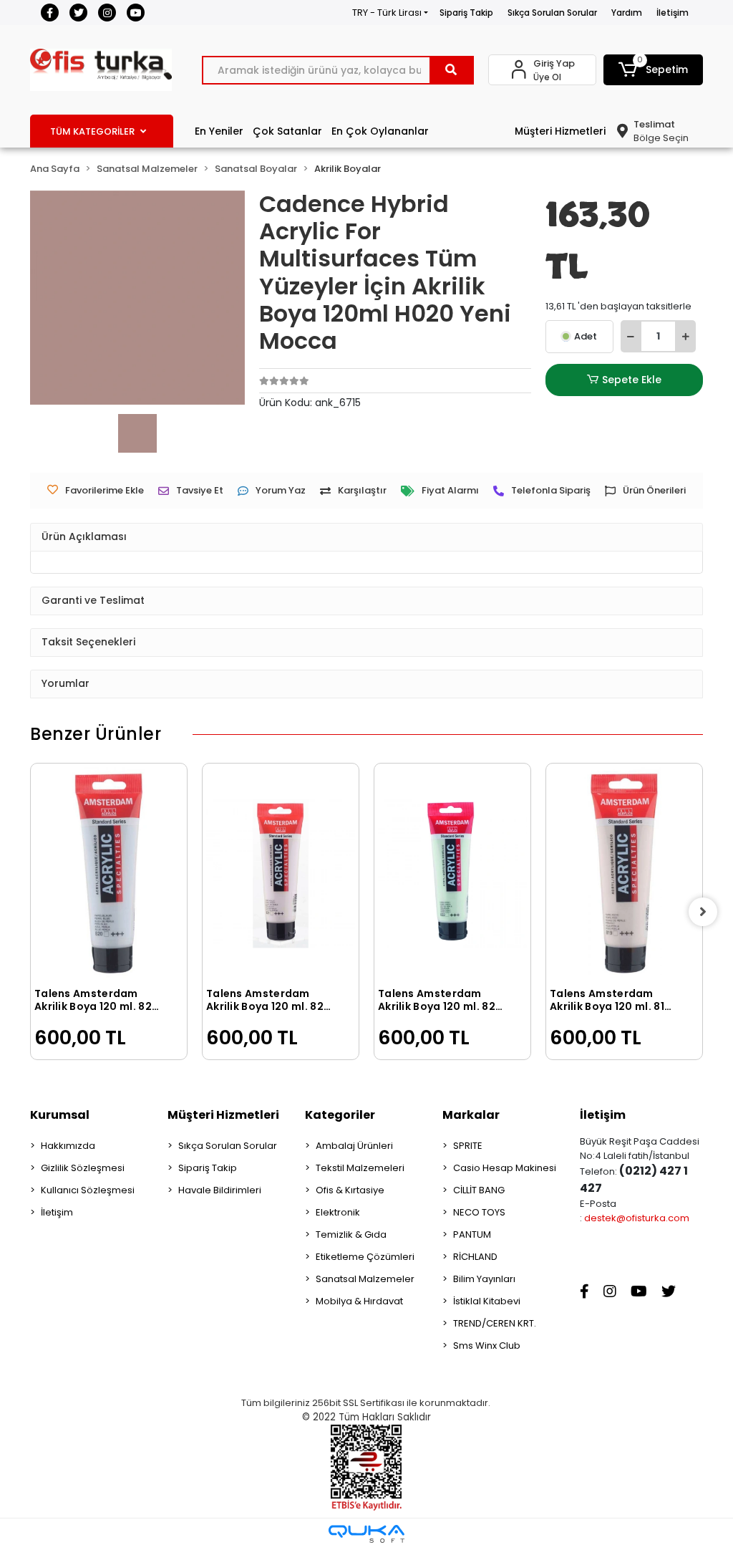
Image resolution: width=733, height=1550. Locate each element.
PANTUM (472, 1234)
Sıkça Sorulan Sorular (552, 12)
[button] (653, 69)
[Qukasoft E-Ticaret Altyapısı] (366, 1534)
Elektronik (338, 1212)
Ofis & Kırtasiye (350, 1190)
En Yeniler (219, 131)
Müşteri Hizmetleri (560, 131)
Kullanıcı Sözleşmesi (88, 1190)
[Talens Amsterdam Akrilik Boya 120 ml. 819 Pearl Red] (624, 873)
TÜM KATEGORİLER (92, 131)
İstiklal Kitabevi (486, 1301)
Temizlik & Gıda (351, 1234)
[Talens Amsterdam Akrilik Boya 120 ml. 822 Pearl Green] (452, 873)
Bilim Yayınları (484, 1279)
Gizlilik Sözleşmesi (83, 1168)
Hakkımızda (68, 1145)
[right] (703, 912)
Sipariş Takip (466, 12)
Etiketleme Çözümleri (365, 1256)
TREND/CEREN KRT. (494, 1323)
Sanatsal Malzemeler (365, 1279)
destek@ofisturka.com (636, 1218)
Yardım (626, 12)
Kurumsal (59, 1115)
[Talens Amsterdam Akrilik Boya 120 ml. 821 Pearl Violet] (280, 873)
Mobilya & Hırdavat (359, 1301)
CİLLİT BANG (479, 1190)
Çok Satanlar (287, 131)
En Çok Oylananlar (380, 131)
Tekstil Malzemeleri (360, 1168)
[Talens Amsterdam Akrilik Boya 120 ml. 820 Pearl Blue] (108, 873)
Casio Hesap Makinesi (504, 1168)
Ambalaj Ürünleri (354, 1145)
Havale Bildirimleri (219, 1190)
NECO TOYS (479, 1212)
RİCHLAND (475, 1256)
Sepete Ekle (631, 379)
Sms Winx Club (486, 1345)
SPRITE (467, 1145)
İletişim (672, 12)
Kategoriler (340, 1115)
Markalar (471, 1115)
